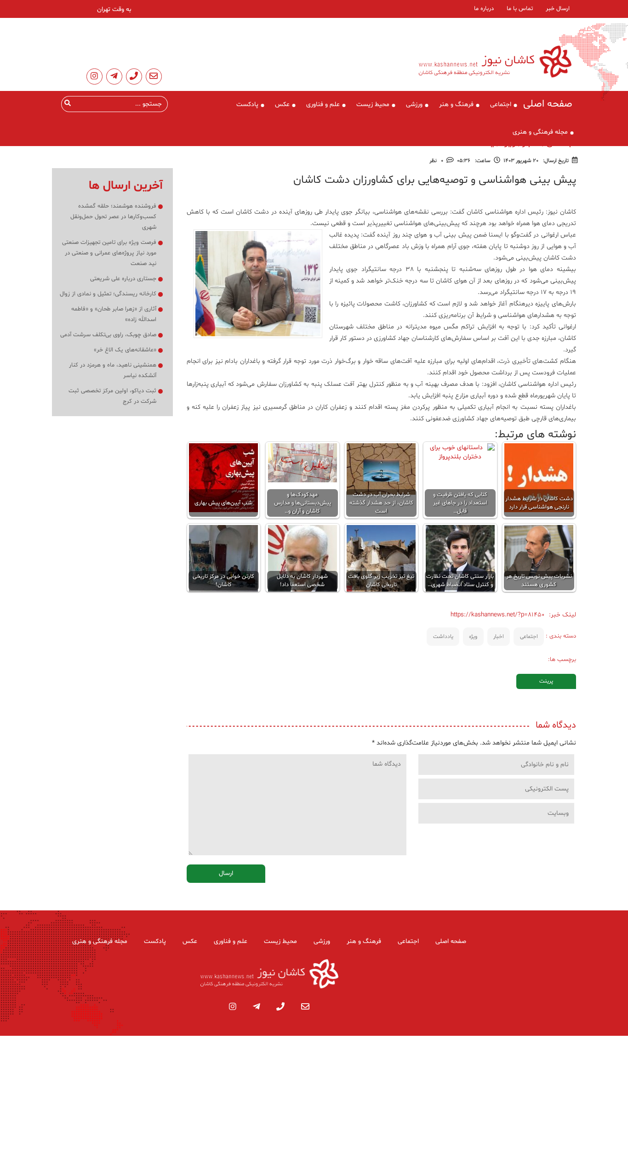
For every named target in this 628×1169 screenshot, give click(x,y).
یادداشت (443, 636)
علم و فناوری (323, 104)
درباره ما (484, 9)
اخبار (498, 636)
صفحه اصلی (547, 104)
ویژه (473, 636)
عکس (282, 104)
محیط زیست (372, 104)
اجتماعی (500, 104)
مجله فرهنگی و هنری (540, 132)
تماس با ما (520, 9)
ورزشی (414, 104)
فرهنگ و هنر (456, 104)
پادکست (247, 104)
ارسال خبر (558, 9)
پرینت (546, 681)
